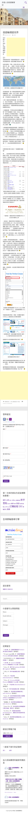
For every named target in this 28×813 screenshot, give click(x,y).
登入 (4, 750)
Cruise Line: (9, 556)
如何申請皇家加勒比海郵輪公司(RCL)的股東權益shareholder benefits (14, 697)
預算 (8, 509)
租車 (15, 503)
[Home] (14, 532)
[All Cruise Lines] (14, 558)
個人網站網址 (6, 460)
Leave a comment (7, 403)
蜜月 (8, 506)
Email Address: (7, 616)
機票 (12, 503)
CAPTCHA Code (7, 476)
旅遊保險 (9, 503)
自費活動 (22, 503)
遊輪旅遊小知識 (16, 401)
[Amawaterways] (14, 559)
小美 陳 (6, 649)
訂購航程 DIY (16, 506)
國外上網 (6, 500)
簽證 (17, 503)
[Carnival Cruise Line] (14, 562)
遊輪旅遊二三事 (8, 401)
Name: (4, 612)
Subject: (5, 621)
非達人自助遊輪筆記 (13, 767)
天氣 (10, 500)
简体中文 (10, 589)
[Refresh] (14, 467)
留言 (4, 429)
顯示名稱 (6, 448)
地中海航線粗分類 (15, 671)
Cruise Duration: (10, 550)
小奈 (15, 35)
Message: (5, 625)
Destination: (9, 537)
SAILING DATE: (9, 542)
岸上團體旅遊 (17, 500)
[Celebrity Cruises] (14, 564)
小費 (12, 500)
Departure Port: (10, 567)
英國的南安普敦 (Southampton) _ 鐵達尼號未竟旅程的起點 (14, 712)
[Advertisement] (16, 47)
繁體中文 (5, 589)
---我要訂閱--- (7, 736)
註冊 (10, 750)
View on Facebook (8, 792)
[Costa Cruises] (14, 565)
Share (15, 792)
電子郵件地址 (7, 454)
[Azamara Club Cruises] (14, 561)
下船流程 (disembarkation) (17, 684)
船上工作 (5, 507)
